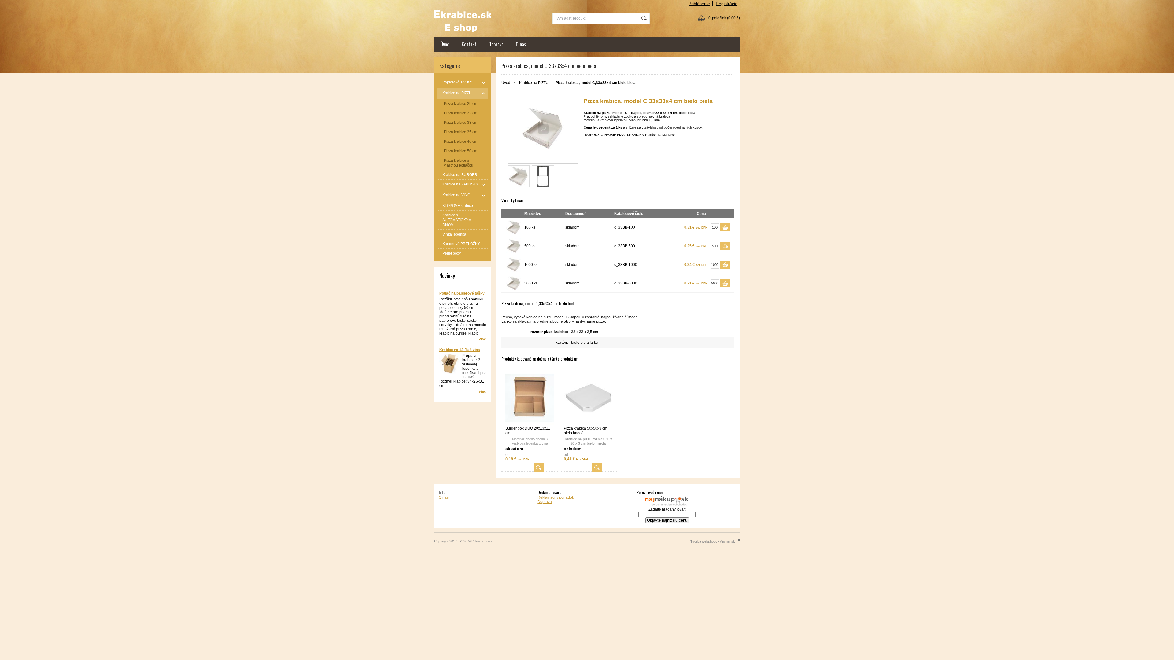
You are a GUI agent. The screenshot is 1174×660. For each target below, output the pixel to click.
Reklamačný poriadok (555, 497)
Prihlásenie (699, 3)
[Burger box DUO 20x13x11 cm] (529, 398)
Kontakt (469, 44)
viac (482, 339)
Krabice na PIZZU (533, 83)
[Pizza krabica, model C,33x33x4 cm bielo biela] (519, 176)
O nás (521, 44)
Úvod (444, 44)
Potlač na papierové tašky (462, 293)
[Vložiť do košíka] (725, 227)
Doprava (496, 44)
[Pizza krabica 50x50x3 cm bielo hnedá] (588, 398)
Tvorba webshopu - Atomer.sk (713, 541)
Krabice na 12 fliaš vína (459, 350)
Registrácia (726, 3)
